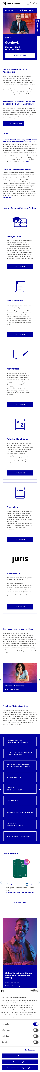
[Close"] (36, 29)
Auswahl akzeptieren (20, 1062)
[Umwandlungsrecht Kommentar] (20, 868)
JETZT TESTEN (20, 55)
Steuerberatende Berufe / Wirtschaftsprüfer (14, 687)
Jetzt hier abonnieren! (13, 124)
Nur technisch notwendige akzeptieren (20, 1068)
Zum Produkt (20, 903)
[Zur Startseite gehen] (12, 3)
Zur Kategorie (20, 266)
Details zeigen (30, 1050)
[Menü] (27, 3)
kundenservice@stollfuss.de (18, 986)
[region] (20, 882)
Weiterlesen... (30, 162)
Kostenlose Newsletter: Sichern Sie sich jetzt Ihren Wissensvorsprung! (19, 102)
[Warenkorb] (36, 4)
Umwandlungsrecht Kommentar (19, 892)
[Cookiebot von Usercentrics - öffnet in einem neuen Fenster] (30, 990)
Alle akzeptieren (20, 1056)
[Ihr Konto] (34, 4)
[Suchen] (30, 4)
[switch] (36, 1030)
